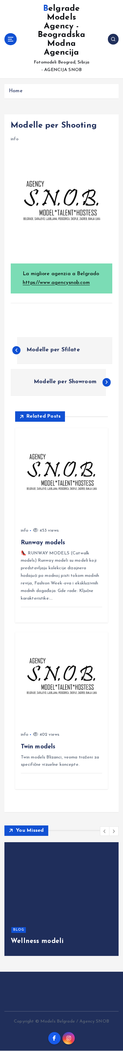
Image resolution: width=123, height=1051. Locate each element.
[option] (61, 899)
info (15, 139)
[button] (104, 831)
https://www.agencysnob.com (56, 282)
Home (15, 91)
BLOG (18, 930)
